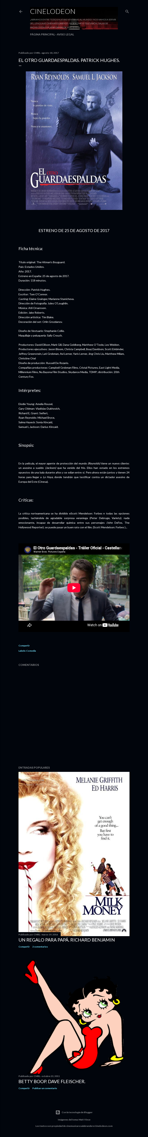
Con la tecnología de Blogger (77, 1112)
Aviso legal (65, 34)
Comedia (31, 650)
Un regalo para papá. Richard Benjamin (66, 939)
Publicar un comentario (44, 1088)
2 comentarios (40, 946)
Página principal (42, 34)
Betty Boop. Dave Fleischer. (51, 1081)
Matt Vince (84, 1119)
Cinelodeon (53, 11)
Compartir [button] (24, 645)
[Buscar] (127, 10)
